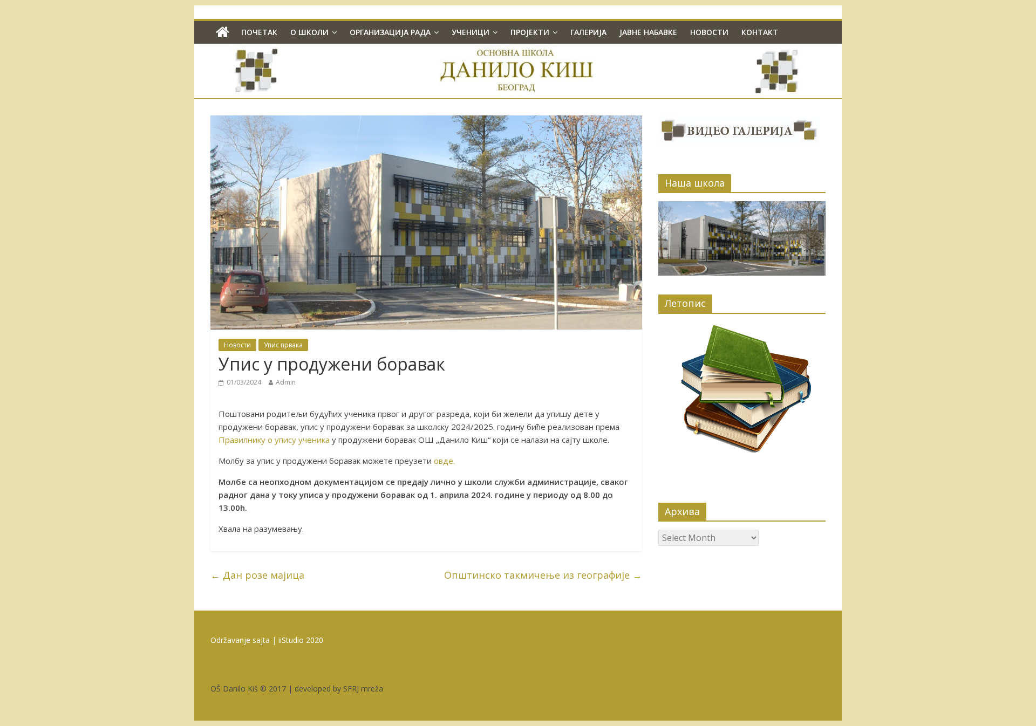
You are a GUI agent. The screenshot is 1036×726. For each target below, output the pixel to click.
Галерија (588, 32)
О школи (309, 32)
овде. (444, 460)
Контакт (759, 32)
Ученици (470, 32)
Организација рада (390, 32)
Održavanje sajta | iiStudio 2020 (266, 640)
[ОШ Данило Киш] (222, 32)
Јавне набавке (648, 32)
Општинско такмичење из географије (543, 575)
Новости (709, 32)
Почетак (259, 32)
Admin (286, 382)
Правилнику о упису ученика (274, 439)
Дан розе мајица (257, 575)
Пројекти (529, 32)
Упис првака (283, 345)
